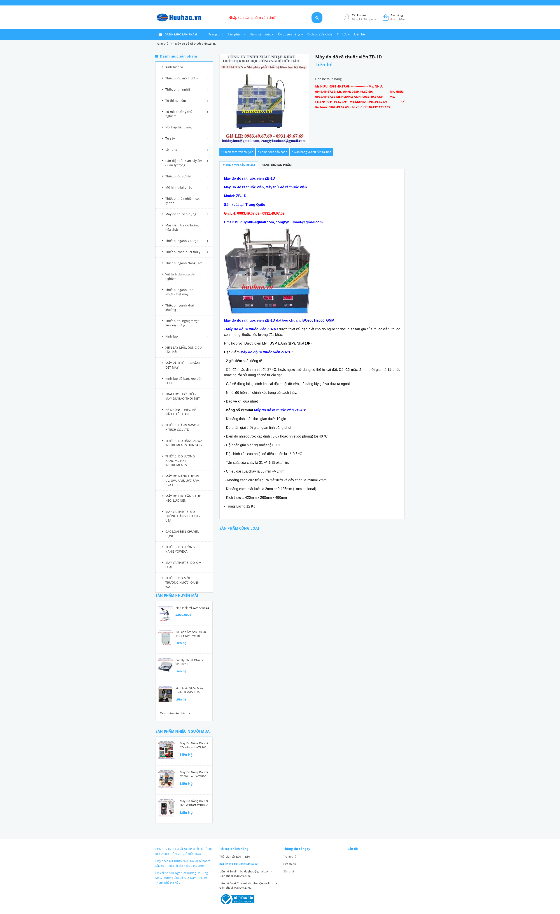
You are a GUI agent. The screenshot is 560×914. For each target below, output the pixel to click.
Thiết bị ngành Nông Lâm (184, 263)
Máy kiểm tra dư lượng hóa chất (182, 227)
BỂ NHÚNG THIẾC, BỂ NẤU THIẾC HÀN (180, 412)
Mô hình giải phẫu (178, 187)
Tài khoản (359, 15)
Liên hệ (359, 34)
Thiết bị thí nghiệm (179, 89)
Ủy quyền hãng (289, 34)
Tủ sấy (170, 138)
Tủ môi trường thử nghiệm (178, 114)
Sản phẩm (235, 34)
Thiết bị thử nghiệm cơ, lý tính (182, 200)
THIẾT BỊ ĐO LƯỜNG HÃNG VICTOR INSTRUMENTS (180, 460)
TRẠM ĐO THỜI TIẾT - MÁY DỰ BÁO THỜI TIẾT (182, 396)
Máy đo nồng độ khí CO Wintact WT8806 (194, 745)
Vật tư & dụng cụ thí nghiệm (180, 276)
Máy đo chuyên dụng (180, 214)
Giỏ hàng (396, 15)
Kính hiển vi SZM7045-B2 (192, 607)
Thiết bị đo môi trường (181, 78)
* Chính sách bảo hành (272, 152)
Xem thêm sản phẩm (174, 713)
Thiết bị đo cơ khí (178, 176)
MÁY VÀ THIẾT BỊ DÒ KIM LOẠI (183, 564)
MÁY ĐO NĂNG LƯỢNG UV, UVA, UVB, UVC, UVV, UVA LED (182, 480)
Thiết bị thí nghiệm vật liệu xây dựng (182, 323)
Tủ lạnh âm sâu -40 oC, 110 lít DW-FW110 (191, 634)
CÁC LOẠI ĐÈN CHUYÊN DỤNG (182, 533)
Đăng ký (357, 19)
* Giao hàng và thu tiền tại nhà (311, 152)
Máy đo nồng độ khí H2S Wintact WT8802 (194, 803)
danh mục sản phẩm (180, 34)
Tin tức (342, 34)
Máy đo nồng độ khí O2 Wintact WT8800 (194, 774)
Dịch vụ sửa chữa (319, 34)
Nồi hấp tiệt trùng (178, 127)
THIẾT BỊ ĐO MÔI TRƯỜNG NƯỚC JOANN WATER (182, 582)
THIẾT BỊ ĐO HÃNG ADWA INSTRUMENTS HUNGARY (183, 443)
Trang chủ (215, 34)
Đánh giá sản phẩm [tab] (277, 165)
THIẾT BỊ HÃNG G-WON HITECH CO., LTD (182, 427)
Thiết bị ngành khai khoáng (179, 307)
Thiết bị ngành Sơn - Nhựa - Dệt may (180, 292)
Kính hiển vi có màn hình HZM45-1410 (189, 690)
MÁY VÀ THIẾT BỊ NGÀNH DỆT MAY (183, 365)
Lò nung (171, 149)
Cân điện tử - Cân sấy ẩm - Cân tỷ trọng (183, 163)
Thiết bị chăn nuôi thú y (182, 252)
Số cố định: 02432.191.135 (371, 107)
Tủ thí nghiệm (175, 100)
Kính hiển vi (174, 67)
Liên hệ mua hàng (328, 79)
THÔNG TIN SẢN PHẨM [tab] (239, 165)
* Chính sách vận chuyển (237, 152)
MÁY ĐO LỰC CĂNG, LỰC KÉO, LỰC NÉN (183, 498)
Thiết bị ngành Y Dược (181, 241)
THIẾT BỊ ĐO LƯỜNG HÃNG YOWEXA (180, 549)
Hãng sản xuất (261, 34)
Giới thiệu (289, 864)
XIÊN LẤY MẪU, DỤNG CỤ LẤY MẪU (183, 349)
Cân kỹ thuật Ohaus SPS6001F (189, 662)
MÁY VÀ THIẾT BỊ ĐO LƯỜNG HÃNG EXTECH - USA (182, 516)
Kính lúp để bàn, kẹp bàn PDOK (183, 380)
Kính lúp (171, 336)
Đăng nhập (370, 19)
